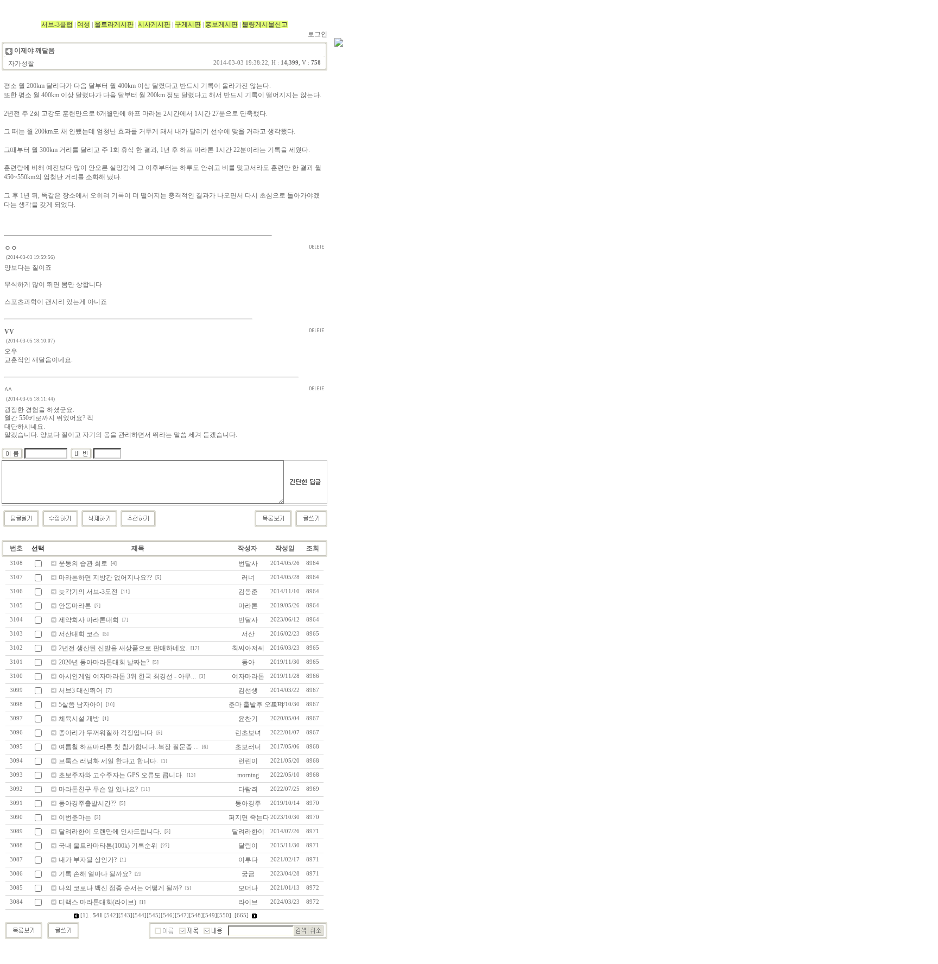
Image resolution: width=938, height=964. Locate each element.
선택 (38, 548)
